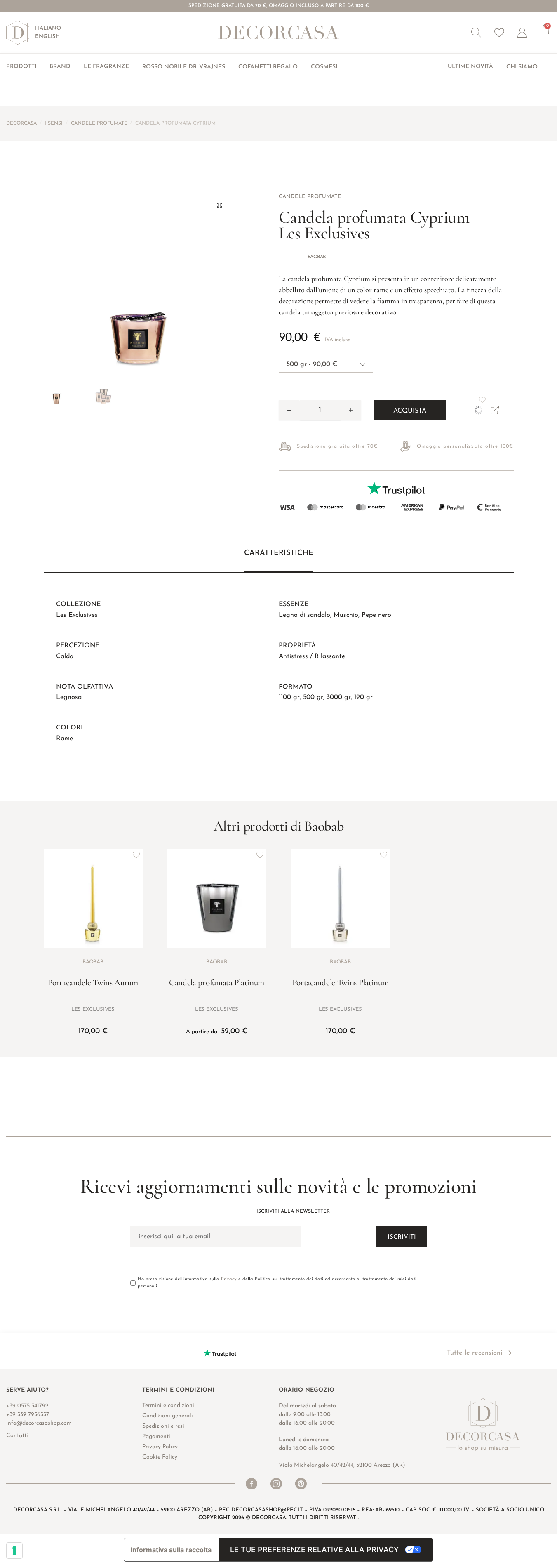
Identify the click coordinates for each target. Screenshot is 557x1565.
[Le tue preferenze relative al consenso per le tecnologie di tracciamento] (14, 1550)
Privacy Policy (160, 1447)
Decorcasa (21, 123)
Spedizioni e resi (163, 1426)
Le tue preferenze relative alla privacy (314, 1549)
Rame (64, 738)
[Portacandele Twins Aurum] (93, 898)
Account (529, 32)
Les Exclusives (77, 615)
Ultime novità (470, 67)
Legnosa (69, 697)
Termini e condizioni (168, 1405)
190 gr (363, 697)
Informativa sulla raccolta (171, 1550)
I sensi (54, 123)
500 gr (313, 697)
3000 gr (339, 697)
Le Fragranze (106, 67)
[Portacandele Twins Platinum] (340, 898)
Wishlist (499, 32)
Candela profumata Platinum (216, 982)
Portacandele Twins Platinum (340, 982)
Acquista (409, 411)
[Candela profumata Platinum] (216, 898)
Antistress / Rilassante (312, 656)
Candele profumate (99, 123)
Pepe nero (376, 615)
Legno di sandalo (304, 615)
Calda (64, 656)
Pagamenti (156, 1436)
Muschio (346, 615)
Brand (60, 67)
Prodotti (21, 67)
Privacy (229, 1279)
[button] (476, 33)
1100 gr (289, 697)
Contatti (17, 1436)
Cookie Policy (159, 1457)
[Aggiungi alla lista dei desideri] (136, 855)
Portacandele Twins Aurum (93, 982)
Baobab (317, 257)
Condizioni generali (167, 1416)
